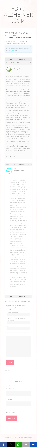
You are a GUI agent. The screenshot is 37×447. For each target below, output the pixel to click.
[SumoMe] (33, 444)
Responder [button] (24, 63)
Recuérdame (10, 412)
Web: (8, 326)
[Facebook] (3, 444)
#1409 (30, 164)
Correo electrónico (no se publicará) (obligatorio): (16, 319)
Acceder (11, 418)
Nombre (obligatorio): (13, 312)
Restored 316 (29, 437)
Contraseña (10, 399)
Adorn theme (19, 437)
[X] (11, 444)
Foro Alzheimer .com (18, 14)
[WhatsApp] (18, 444)
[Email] (26, 444)
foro (6, 41)
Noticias (13, 41)
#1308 (30, 63)
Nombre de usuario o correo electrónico (16, 387)
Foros (8, 41)
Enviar (10, 362)
